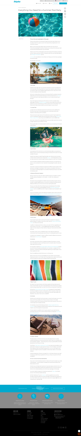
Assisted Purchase (42, 102)
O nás (51, 3)
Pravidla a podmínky (46, 432)
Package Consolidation (36, 54)
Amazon (59, 95)
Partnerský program (44, 419)
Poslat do (58, 0)
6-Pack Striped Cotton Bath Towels (42, 289)
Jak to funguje (29, 412)
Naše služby (39, 3)
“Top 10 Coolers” (39, 236)
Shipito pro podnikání (16, 414)
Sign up (54, 371)
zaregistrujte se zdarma (58, 388)
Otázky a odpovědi (30, 415)
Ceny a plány (29, 414)
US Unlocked (43, 422)
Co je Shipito (43, 412)
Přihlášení (55, 3)
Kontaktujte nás (58, 411)
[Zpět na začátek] (79, 431)
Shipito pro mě (15, 412)
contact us (44, 375)
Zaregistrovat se (63, 3)
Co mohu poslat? (30, 418)
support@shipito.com (59, 414)
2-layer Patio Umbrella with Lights (41, 345)
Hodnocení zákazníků (44, 418)
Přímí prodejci (43, 421)
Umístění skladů (43, 414)
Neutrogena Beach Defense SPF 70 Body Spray (49, 246)
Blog (41, 415)
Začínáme (45, 3)
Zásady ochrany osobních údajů (36, 432)
